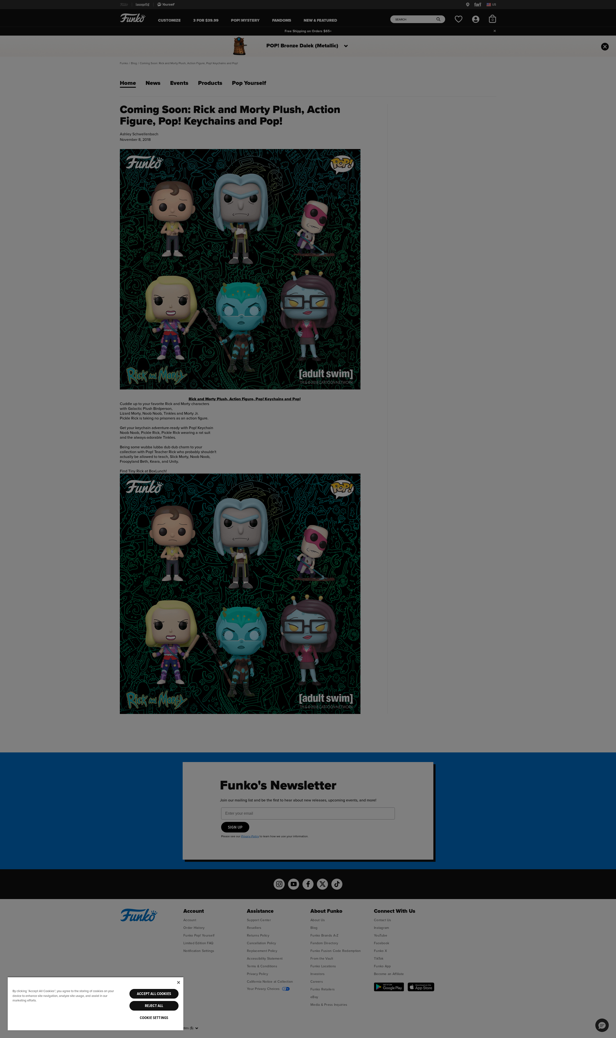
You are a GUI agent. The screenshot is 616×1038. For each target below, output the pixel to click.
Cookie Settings (154, 1017)
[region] (95, 1003)
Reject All (154, 1005)
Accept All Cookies (154, 993)
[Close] (178, 982)
